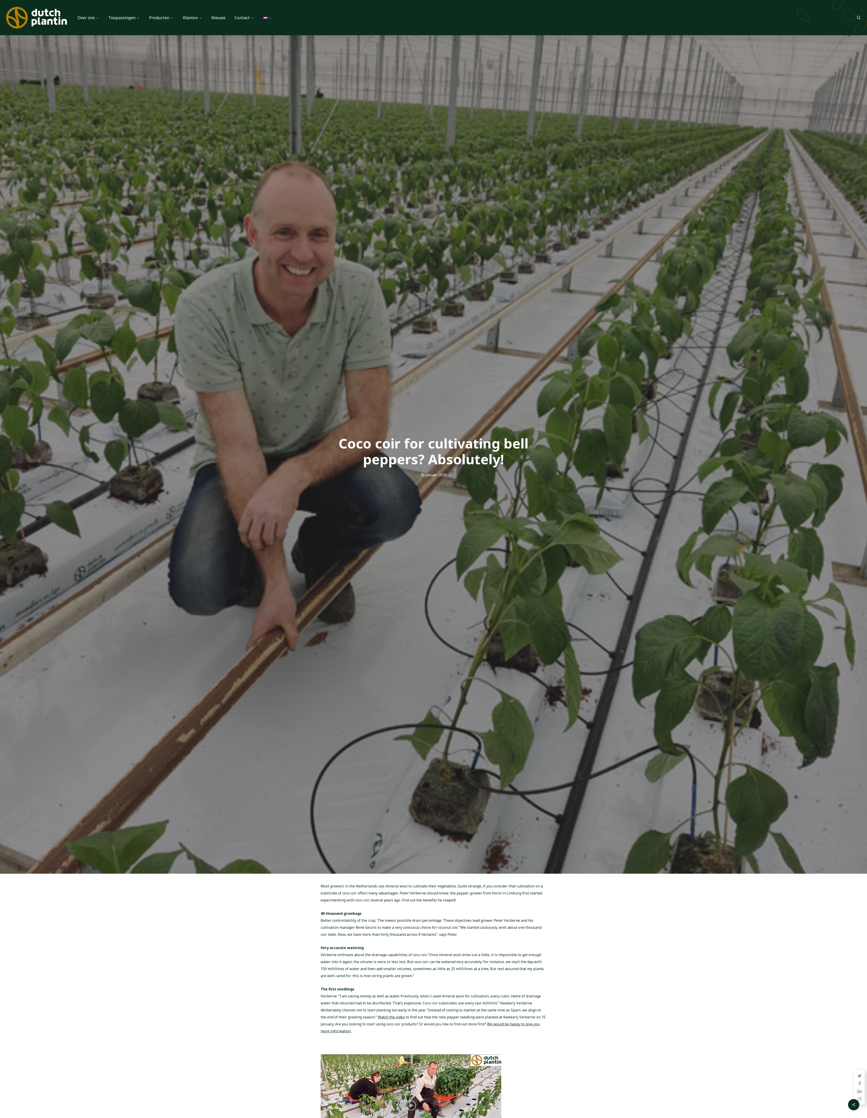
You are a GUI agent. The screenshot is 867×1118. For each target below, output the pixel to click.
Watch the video (391, 1017)
